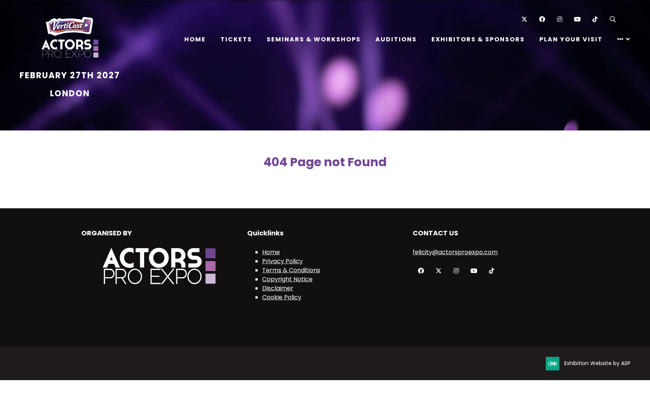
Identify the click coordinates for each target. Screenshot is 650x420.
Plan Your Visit (571, 39)
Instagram (559, 19)
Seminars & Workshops (314, 39)
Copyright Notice (287, 279)
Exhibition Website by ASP (597, 363)
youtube (474, 271)
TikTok (595, 19)
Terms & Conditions (291, 270)
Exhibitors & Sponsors (478, 39)
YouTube (577, 19)
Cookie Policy (281, 297)
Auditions (396, 39)
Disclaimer (277, 288)
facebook (421, 271)
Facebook (542, 19)
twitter (438, 271)
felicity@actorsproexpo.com (455, 252)
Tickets (236, 39)
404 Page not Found (325, 161)
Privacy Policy (282, 261)
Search (612, 19)
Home (195, 39)
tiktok (491, 271)
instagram (456, 271)
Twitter (524, 19)
